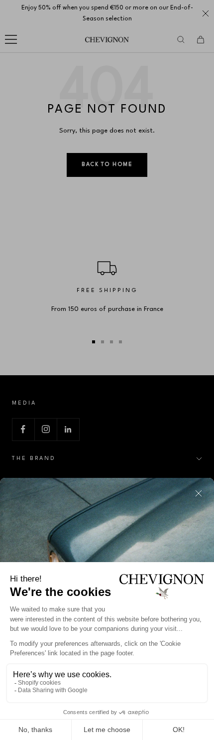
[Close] (198, 493)
